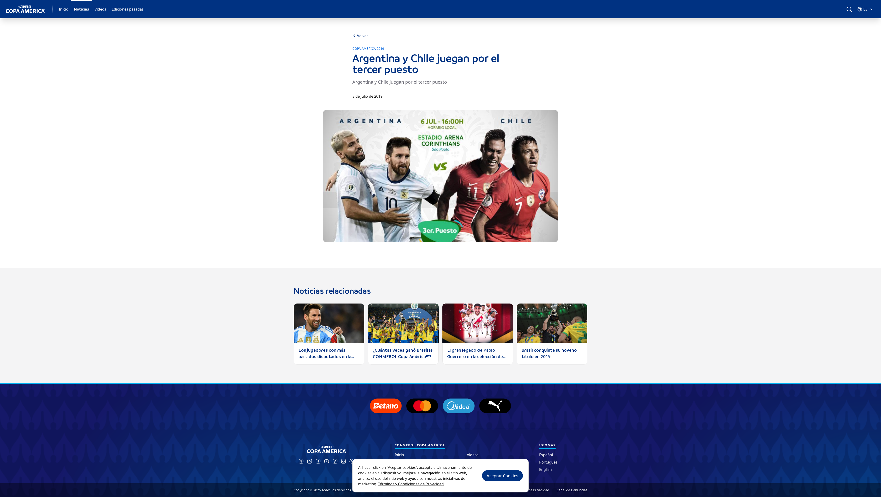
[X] (301, 461)
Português (548, 462)
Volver (362, 35)
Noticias (81, 9)
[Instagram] (309, 461)
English (545, 469)
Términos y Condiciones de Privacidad (411, 483)
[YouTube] (326, 461)
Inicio (63, 9)
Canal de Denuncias (572, 490)
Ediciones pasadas (128, 9)
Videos (100, 9)
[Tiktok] (335, 461)
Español (546, 454)
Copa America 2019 (368, 48)
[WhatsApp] (351, 461)
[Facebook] (318, 461)
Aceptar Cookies (502, 475)
